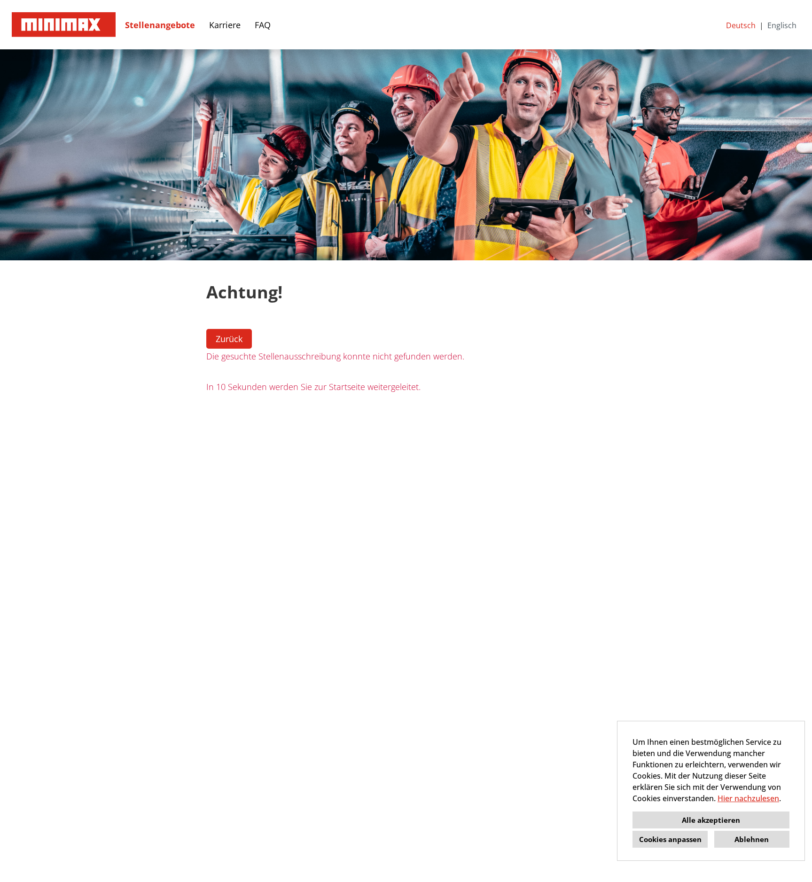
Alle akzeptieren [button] (711, 820)
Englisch (781, 25)
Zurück (229, 338)
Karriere (225, 25)
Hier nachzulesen (748, 798)
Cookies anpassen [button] (670, 839)
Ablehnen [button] (751, 839)
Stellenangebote (160, 25)
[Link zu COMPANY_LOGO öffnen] (64, 24)
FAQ (263, 25)
